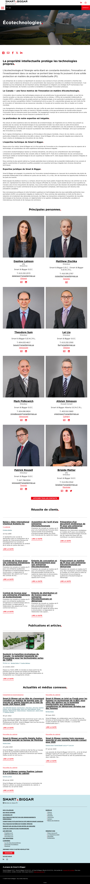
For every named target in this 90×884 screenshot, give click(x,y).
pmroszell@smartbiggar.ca (23, 483)
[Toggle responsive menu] (2, 7)
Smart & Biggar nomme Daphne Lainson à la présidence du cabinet (23, 772)
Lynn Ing (71, 745)
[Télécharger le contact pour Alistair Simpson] (64, 420)
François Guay (21, 707)
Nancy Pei (24, 709)
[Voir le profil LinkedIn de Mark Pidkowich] (26, 420)
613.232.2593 (67, 342)
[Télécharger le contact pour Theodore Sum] (21, 351)
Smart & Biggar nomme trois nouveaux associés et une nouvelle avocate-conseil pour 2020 (66, 740)
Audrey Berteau (25, 663)
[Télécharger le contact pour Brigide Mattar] (62, 491)
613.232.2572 (24, 273)
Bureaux (86, 7)
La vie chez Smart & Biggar (13, 842)
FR (10, 7)
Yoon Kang (29, 707)
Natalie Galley (7, 743)
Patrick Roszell (23, 470)
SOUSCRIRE (8, 853)
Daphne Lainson (23, 261)
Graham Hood (50, 745)
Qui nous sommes (9, 812)
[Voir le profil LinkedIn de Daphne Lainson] (26, 282)
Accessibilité (7, 815)
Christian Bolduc (7, 530)
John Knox (35, 707)
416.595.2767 (67, 273)
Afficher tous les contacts (45, 498)
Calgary (66, 416)
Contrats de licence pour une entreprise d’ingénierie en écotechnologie (16, 562)
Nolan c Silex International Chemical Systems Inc (16, 523)
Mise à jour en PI (52, 833)
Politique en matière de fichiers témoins (17, 824)
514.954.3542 (67, 482)
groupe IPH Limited (68, 870)
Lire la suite (8, 549)
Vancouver (23, 347)
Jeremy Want (39, 710)
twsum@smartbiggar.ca (23, 345)
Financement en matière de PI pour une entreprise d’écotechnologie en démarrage (73, 563)
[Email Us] (85, 2)
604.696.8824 (24, 411)
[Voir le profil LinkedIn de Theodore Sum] (26, 351)
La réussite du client (53, 834)
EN (7, 7)
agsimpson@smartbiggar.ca (66, 414)
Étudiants (7, 846)
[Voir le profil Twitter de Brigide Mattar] (71, 491)
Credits (45, 882)
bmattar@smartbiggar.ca (66, 485)
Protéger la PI (9, 833)
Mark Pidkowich (23, 401)
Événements (51, 838)
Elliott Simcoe (12, 710)
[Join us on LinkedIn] (81, 2)
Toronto (66, 279)
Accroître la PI (9, 836)
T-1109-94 (6, 527)
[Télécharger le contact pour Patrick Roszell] (21, 489)
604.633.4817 (24, 342)
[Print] (3, 52)
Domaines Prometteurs (11, 844)
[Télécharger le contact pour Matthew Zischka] (66, 282)
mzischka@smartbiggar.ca (66, 276)
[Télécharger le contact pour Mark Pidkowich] (21, 420)
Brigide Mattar (66, 470)
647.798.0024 (24, 480)
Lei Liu (66, 332)
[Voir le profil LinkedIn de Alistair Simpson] (69, 420)
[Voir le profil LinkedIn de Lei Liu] (69, 351)
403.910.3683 (67, 411)
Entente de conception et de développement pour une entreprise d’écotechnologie (44, 563)
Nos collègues (8, 810)
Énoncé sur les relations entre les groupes (19, 826)
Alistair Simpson (66, 401)
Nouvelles (50, 836)
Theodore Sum (23, 332)
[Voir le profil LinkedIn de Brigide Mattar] (67, 491)
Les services (7, 831)
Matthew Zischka (66, 261)
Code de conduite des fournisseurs (16, 828)
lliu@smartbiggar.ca (66, 345)
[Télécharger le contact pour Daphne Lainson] (21, 282)
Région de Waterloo (53, 820)
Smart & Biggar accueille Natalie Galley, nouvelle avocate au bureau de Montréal (23, 739)
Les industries (8, 838)
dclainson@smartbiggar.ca (23, 276)
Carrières (6, 840)
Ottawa (23, 278)
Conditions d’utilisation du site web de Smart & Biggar (23, 821)
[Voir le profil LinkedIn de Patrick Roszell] (26, 489)
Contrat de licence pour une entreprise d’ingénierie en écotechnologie (16, 595)
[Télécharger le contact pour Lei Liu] (64, 351)
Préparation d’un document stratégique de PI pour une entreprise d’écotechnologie (72, 525)
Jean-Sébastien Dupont (9, 707)
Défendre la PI (9, 834)
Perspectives (50, 831)
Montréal (66, 487)
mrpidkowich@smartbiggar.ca (24, 414)
